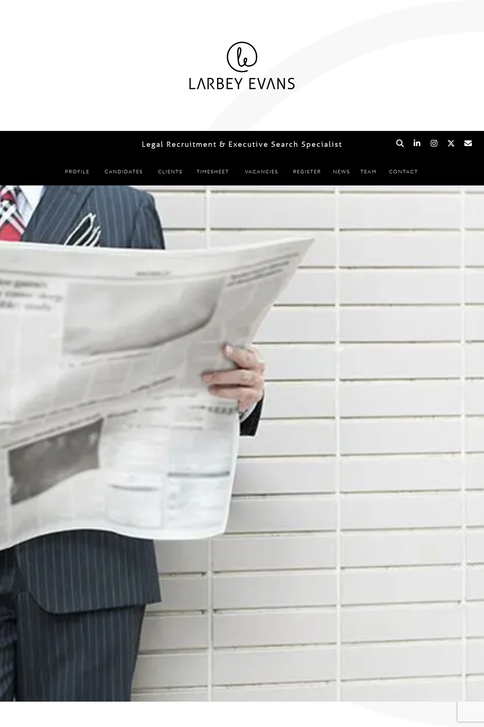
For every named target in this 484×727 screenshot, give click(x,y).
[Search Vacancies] (400, 143)
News (341, 171)
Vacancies (261, 171)
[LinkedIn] (417, 143)
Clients (170, 171)
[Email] (468, 143)
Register (307, 171)
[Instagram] (434, 143)
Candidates (124, 171)
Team (368, 171)
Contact (403, 171)
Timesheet (213, 171)
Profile (77, 171)
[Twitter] (451, 143)
